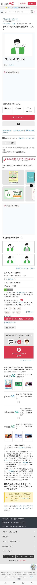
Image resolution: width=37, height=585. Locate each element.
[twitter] (5, 556)
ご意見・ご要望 (28, 556)
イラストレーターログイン (22, 508)
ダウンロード (20, 117)
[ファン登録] (14, 583)
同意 (19, 579)
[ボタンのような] (10, 59)
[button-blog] (18, 556)
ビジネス (15, 19)
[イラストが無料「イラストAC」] (7, 4)
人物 (13, 24)
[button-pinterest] (13, 556)
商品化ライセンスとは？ (26, 138)
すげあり (11, 65)
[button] (22, 3)
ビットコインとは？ (26, 360)
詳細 (31, 577)
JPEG (9, 108)
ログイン (7, 460)
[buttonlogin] (6, 12)
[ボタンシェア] (14, 59)
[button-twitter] (5, 556)
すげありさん (21, 292)
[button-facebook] (9, 556)
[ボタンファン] (18, 59)
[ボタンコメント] (23, 59)
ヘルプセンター (24, 498)
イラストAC (6, 19)
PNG (19, 108)
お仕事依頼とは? (9, 322)
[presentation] (31, 185)
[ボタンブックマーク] (6, 59)
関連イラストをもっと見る (25, 268)
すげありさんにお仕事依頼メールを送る (19, 319)
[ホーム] (5, 583)
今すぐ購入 (10, 143)
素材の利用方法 (18, 130)
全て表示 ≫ (30, 312)
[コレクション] (23, 583)
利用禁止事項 (6, 130)
